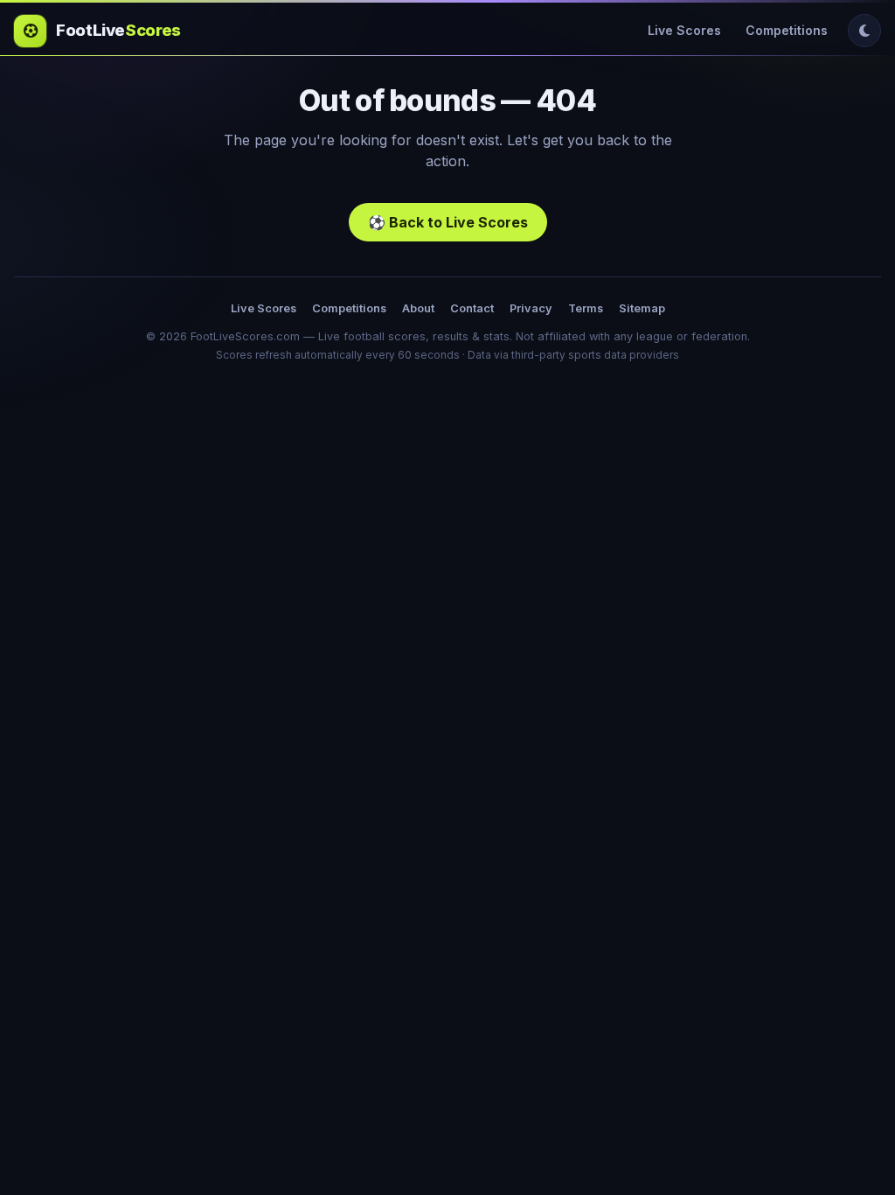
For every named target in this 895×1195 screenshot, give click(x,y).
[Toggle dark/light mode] (864, 30)
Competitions (787, 30)
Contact (472, 308)
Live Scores (684, 30)
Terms (585, 308)
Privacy (531, 308)
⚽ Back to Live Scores (448, 222)
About (418, 308)
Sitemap (642, 308)
